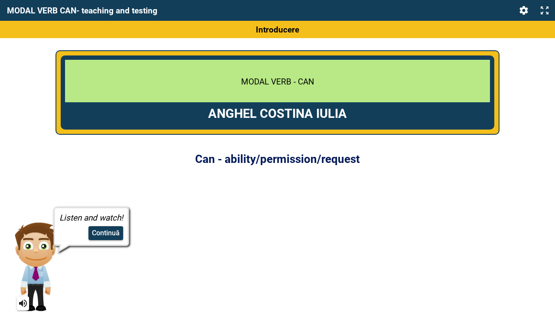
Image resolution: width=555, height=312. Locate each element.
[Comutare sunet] (23, 303)
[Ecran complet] (544, 10)
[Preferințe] (523, 10)
